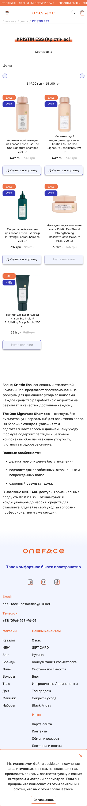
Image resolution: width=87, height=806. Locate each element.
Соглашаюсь (44, 800)
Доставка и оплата (47, 746)
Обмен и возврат (45, 738)
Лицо (7, 669)
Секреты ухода (44, 698)
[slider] (5, 76)
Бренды (23, 21)
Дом (6, 691)
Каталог (9, 640)
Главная (8, 21)
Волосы (9, 676)
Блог (35, 676)
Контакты (40, 731)
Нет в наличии (64, 259)
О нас (36, 640)
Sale (6, 655)
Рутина (38, 655)
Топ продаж (41, 691)
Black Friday (41, 705)
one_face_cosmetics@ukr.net (26, 604)
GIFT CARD (40, 648)
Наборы (9, 705)
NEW (6, 648)
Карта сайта (42, 724)
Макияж (9, 698)
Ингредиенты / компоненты (55, 684)
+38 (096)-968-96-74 (19, 621)
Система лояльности (49, 669)
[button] (73, 13)
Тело (6, 684)
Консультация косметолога (54, 662)
